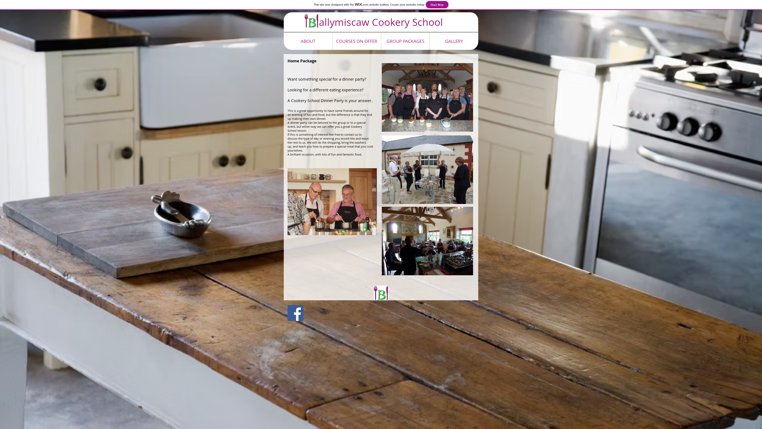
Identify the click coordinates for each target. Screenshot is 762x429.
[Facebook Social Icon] (295, 313)
